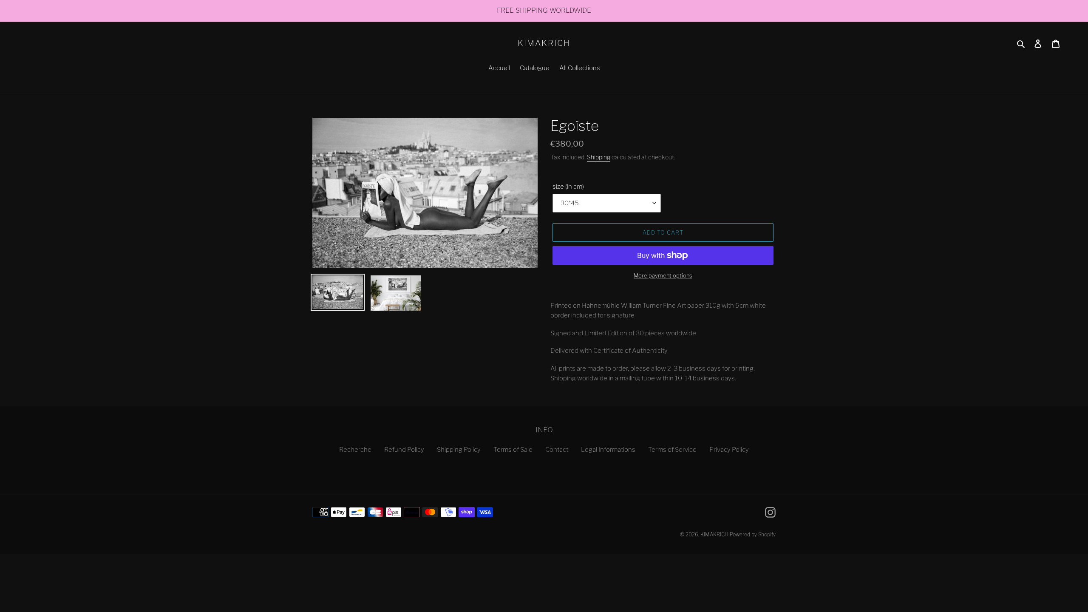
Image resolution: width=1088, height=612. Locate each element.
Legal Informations (608, 449)
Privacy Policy (729, 449)
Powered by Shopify (753, 534)
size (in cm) (568, 186)
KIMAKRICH (544, 43)
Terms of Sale (513, 449)
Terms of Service (672, 449)
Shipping (598, 157)
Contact (556, 449)
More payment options (663, 275)
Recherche (355, 449)
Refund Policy (404, 449)
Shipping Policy (459, 449)
